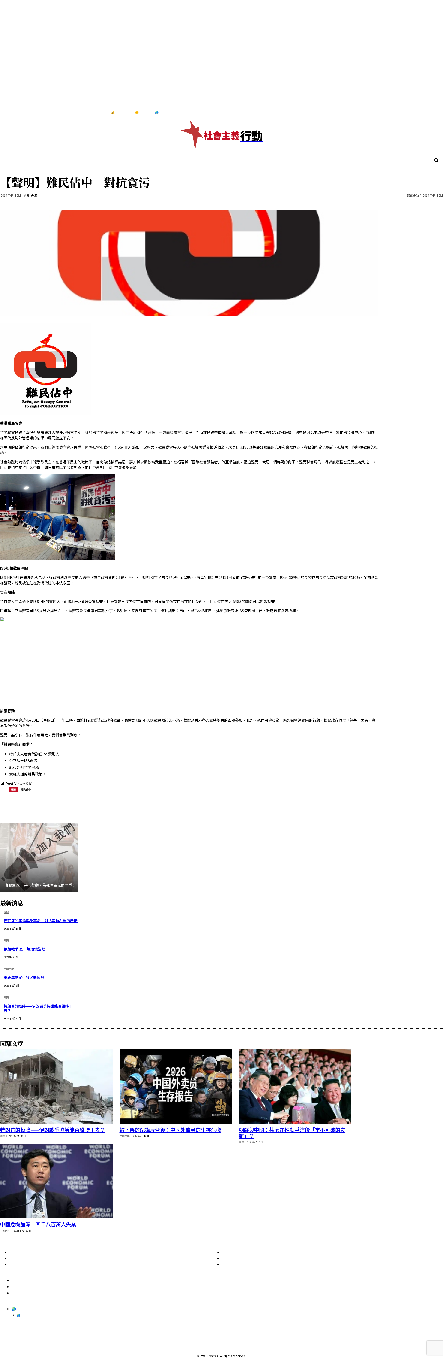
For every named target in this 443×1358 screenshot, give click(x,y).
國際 (6, 940)
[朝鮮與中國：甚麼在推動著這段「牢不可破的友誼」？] (295, 1086)
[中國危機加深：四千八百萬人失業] (56, 1181)
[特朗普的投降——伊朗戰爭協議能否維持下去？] (56, 1086)
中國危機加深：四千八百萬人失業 (38, 1224)
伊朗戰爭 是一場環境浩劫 (24, 949)
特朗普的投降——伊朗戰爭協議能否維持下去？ (38, 1008)
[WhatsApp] (74, 801)
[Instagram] (414, 113)
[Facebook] (405, 113)
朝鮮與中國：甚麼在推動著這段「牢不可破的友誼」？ (292, 1132)
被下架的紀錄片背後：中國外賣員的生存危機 (170, 1129)
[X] (433, 113)
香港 (34, 195)
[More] (124, 801)
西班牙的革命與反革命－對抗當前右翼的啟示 (41, 920)
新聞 (27, 195)
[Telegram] (424, 113)
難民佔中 (26, 789)
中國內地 (9, 969)
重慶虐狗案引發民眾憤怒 (24, 977)
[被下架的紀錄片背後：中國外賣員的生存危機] (176, 1086)
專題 (6, 912)
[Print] (91, 801)
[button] (436, 160)
